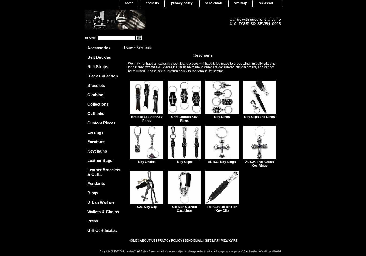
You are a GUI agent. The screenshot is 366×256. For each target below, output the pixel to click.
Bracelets (96, 85)
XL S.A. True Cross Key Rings (259, 164)
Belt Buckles (99, 57)
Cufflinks (95, 113)
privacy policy (182, 3)
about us (152, 3)
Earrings (95, 132)
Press (92, 221)
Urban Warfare (100, 202)
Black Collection (102, 76)
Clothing (95, 94)
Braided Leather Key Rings (147, 119)
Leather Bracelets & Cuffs (103, 172)
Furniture (96, 141)
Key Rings (222, 117)
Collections (98, 104)
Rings (92, 193)
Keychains (97, 151)
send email (213, 3)
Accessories (98, 48)
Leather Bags (99, 160)
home (129, 3)
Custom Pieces (101, 123)
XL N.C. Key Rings (222, 162)
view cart (266, 3)
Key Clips (184, 162)
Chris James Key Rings (184, 119)
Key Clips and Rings (259, 117)
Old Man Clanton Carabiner (184, 209)
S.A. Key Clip (147, 207)
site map (240, 3)
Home (128, 47)
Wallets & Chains (103, 211)
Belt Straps (97, 66)
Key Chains (147, 162)
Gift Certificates (102, 230)
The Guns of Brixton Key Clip (222, 209)
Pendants (96, 183)
